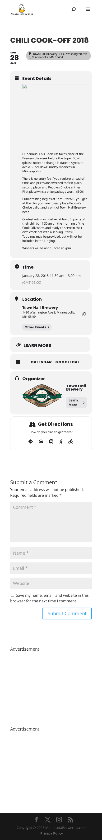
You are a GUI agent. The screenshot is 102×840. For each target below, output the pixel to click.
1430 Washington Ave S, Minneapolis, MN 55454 (48, 314)
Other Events (35, 327)
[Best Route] (30, 441)
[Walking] (61, 441)
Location (32, 299)
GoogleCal (67, 362)
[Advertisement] (51, 686)
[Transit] (51, 441)
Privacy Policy (51, 833)
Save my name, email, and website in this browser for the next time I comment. (49, 598)
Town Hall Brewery (40, 307)
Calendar (41, 362)
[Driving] (40, 441)
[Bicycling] (71, 441)
